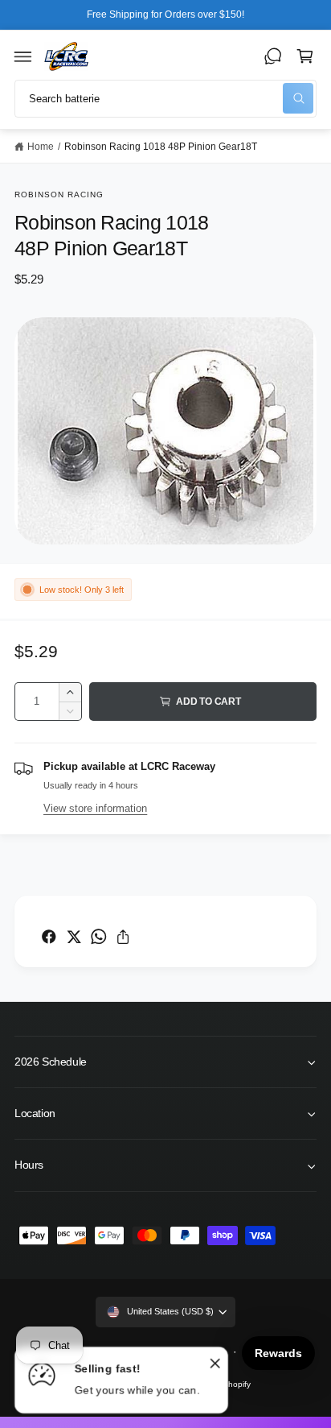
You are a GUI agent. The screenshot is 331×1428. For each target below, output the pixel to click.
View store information (95, 808)
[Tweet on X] (74, 937)
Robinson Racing (59, 194)
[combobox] (165, 99)
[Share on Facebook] (49, 937)
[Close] (215, 1362)
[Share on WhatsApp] (99, 937)
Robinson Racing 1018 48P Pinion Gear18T (161, 146)
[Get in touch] (273, 56)
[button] (23, 56)
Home (40, 146)
